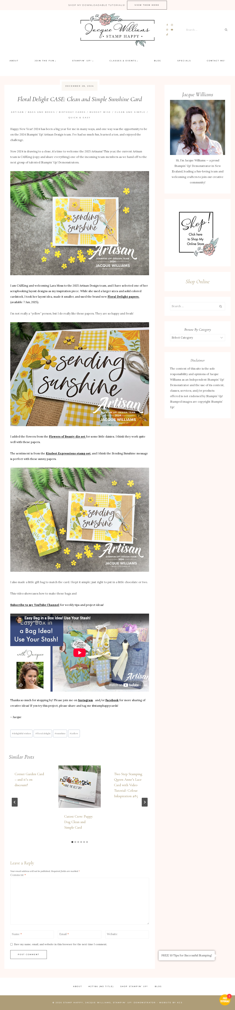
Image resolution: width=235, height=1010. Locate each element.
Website (112, 934)
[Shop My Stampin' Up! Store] (197, 233)
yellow (74, 733)
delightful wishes (21, 733)
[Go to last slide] (15, 802)
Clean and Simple (130, 112)
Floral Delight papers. (123, 296)
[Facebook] (167, 25)
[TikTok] (167, 34)
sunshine (60, 733)
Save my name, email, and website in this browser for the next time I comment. (60, 944)
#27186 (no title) (101, 986)
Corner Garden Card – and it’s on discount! (29, 779)
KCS (179, 1002)
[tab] (72, 842)
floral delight (42, 733)
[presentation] (79, 786)
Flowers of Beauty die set (67, 436)
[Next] (145, 802)
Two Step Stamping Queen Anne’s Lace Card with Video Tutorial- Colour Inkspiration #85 (128, 785)
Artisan (17, 112)
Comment (18, 875)
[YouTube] (172, 30)
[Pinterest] (167, 30)
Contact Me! (216, 60)
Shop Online (197, 281)
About (14, 60)
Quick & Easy (79, 117)
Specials (184, 60)
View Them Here (147, 5)
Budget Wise (100, 112)
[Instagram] (172, 25)
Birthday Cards (72, 112)
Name (17, 934)
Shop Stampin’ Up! (134, 986)
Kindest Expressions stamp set (68, 453)
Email (64, 934)
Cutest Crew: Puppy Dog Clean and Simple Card (78, 822)
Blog (157, 60)
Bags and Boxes (41, 112)
